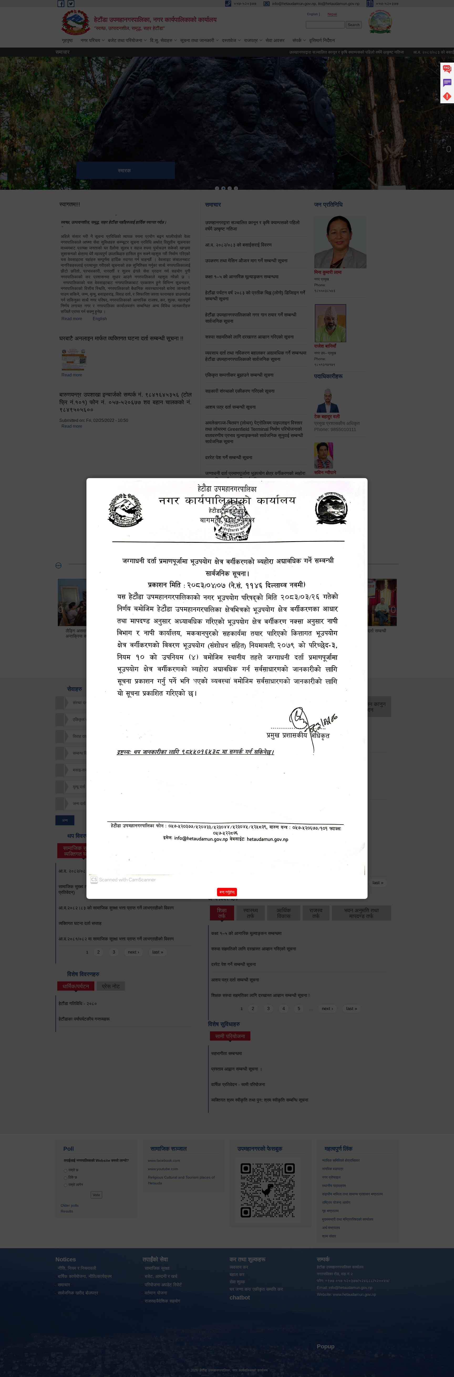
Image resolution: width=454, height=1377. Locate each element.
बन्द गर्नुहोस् (227, 892)
